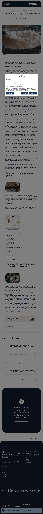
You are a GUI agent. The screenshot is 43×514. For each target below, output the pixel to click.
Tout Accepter (33, 93)
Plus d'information (25, 90)
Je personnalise (10, 93)
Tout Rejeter (24, 93)
